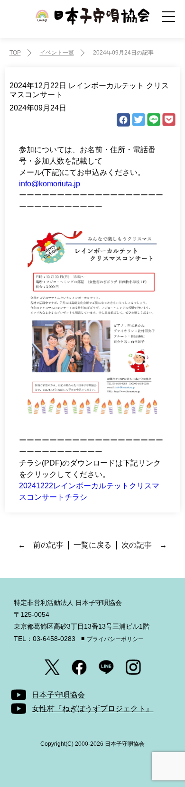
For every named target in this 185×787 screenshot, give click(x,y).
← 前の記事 (41, 545)
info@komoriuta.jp (49, 184)
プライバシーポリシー (115, 639)
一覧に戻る (92, 545)
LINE (153, 120)
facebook (123, 120)
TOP (15, 52)
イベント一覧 (57, 52)
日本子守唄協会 (92, 22)
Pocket (169, 120)
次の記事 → (144, 545)
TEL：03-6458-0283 (44, 638)
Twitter (138, 120)
